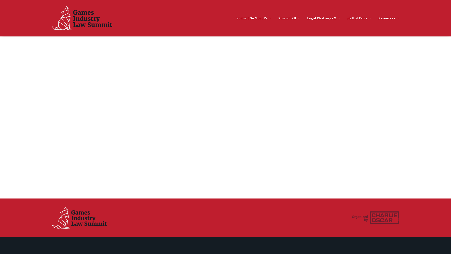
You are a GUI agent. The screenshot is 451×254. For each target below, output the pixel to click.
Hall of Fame (357, 18)
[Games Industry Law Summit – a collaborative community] (82, 18)
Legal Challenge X (321, 18)
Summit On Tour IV (252, 18)
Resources (386, 18)
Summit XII (287, 18)
